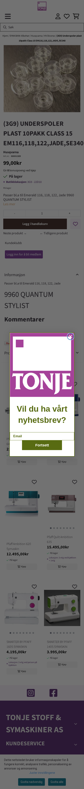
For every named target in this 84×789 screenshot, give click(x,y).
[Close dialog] (70, 336)
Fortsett (42, 445)
